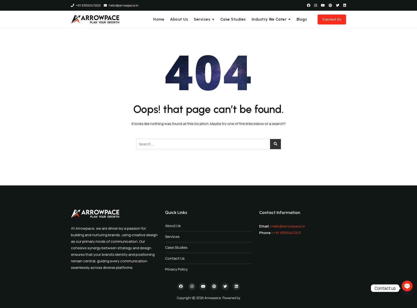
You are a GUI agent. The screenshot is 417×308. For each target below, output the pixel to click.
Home (158, 19)
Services (202, 19)
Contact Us (331, 19)
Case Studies (233, 19)
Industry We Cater (269, 19)
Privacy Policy (176, 269)
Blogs (302, 19)
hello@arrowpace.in (123, 5)
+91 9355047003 (88, 5)
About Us (179, 19)
